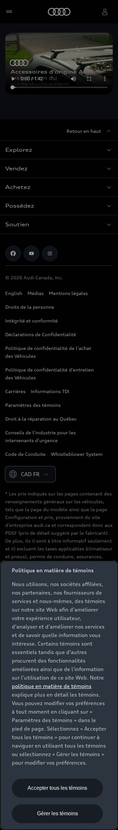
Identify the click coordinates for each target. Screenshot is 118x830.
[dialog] (59, 695)
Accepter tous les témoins (57, 788)
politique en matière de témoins (51, 686)
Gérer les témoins (57, 813)
